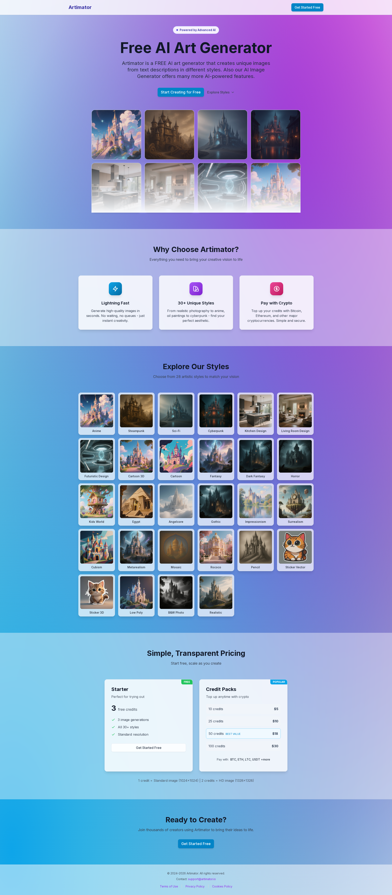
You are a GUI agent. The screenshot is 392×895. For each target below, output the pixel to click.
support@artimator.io (202, 879)
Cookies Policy (222, 886)
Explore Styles (218, 92)
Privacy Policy (195, 886)
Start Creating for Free (181, 92)
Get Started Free (307, 7)
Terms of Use (169, 886)
